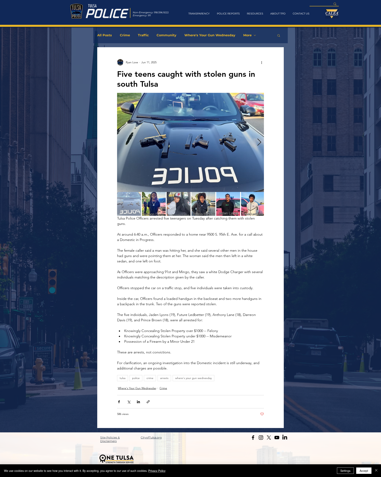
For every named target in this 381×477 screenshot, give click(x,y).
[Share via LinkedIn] (138, 402)
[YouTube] (277, 438)
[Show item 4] (203, 204)
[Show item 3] (178, 204)
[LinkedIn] (285, 438)
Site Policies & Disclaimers (110, 439)
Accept (364, 471)
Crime (125, 35)
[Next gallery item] (259, 142)
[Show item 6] (253, 204)
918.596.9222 (161, 12)
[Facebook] (253, 438)
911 (149, 15)
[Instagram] (261, 438)
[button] (279, 35)
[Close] (376, 470)
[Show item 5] (228, 204)
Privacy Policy (156, 471)
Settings (345, 471)
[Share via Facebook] (119, 402)
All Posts (104, 35)
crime (149, 378)
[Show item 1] (129, 204)
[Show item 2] (154, 204)
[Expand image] (190, 142)
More (247, 35)
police (136, 378)
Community (166, 35)
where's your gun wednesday (193, 378)
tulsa (122, 378)
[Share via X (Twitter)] (129, 402)
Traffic (143, 35)
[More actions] (261, 62)
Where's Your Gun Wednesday (209, 35)
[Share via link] (148, 402)
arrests (164, 378)
